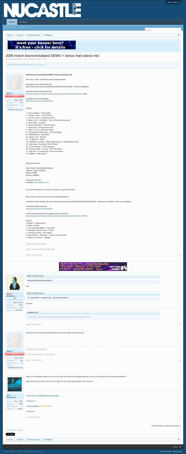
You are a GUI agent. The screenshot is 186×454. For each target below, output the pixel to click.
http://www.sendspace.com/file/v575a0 (39, 101)
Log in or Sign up (173, 2)
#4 (179, 417)
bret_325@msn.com (42, 182)
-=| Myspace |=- (31, 401)
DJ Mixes (19, 59)
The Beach (19, 310)
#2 (179, 324)
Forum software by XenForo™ (23, 451)
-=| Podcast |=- (30, 411)
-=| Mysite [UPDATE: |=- (39, 406)
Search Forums (10, 27)
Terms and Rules (165, 451)
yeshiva (20, 408)
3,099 (21, 404)
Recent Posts (24, 27)
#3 (179, 360)
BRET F (33, 59)
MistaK (28, 324)
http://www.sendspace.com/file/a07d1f (39, 209)
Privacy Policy (177, 451)
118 (21, 102)
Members (23, 22)
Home (175, 447)
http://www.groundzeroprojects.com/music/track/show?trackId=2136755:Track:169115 (56, 216)
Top (180, 447)
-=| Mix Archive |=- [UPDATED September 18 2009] (42, 396)
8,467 (21, 305)
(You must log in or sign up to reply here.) (165, 426)
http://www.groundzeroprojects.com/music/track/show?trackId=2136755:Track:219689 (56, 94)
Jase (8, 395)
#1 (179, 255)
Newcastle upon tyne (16, 109)
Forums (12, 22)
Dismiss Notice (178, 42)
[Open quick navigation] (178, 35)
